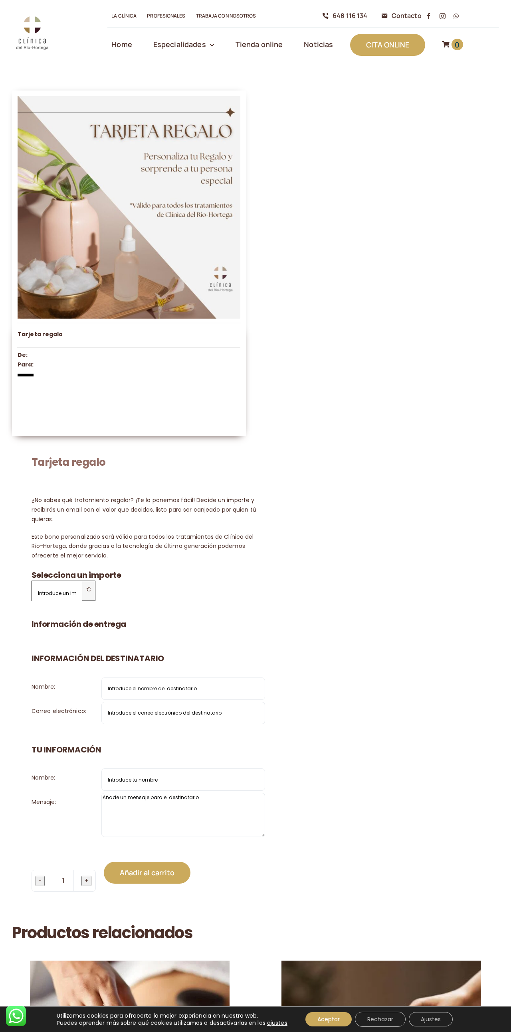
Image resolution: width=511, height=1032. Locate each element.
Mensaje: (44, 802)
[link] (32, 16)
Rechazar (380, 1019)
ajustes (277, 1022)
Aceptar (328, 1019)
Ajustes (431, 1019)
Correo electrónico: (59, 711)
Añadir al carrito (147, 872)
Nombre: (43, 687)
